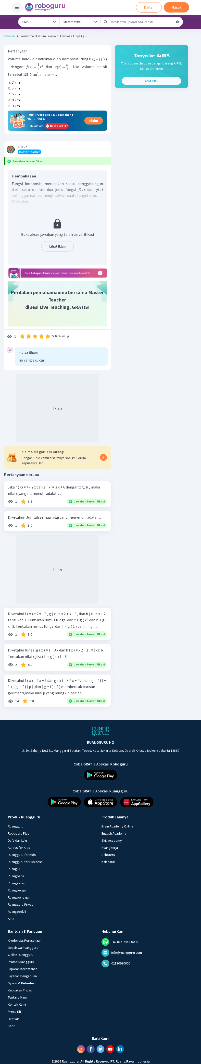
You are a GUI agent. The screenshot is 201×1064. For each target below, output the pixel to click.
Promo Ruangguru (21, 962)
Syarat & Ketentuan (22, 983)
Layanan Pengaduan (22, 976)
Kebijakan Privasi (20, 990)
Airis (11, 918)
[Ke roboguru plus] (57, 273)
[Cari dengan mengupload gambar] (178, 22)
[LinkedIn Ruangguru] (120, 1049)
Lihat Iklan (57, 246)
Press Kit (14, 1011)
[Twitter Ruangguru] (100, 1049)
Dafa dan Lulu (17, 840)
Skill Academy (111, 840)
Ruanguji (14, 869)
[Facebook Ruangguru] (91, 1049)
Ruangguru (16, 826)
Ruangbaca (16, 876)
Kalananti (108, 862)
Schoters (108, 854)
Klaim (93, 120)
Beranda (9, 36)
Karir (11, 1026)
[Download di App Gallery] (136, 802)
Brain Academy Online (117, 826)
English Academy (113, 833)
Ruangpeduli (17, 911)
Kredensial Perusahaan (24, 940)
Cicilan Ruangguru (21, 954)
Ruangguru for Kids (22, 854)
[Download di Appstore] (100, 802)
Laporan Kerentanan (22, 969)
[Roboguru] (46, 7)
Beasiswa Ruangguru (23, 947)
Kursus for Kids (19, 847)
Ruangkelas (16, 883)
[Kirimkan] (105, 22)
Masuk (176, 7)
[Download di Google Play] (100, 775)
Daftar (149, 7)
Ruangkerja (109, 847)
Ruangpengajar (19, 897)
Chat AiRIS (151, 81)
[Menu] (17, 7)
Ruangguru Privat (20, 904)
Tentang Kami (17, 997)
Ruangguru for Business (25, 862)
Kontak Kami (17, 1004)
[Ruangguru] (100, 731)
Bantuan (14, 1018)
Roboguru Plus (18, 833)
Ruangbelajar (17, 890)
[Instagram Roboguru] (81, 1049)
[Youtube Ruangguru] (110, 1049)
